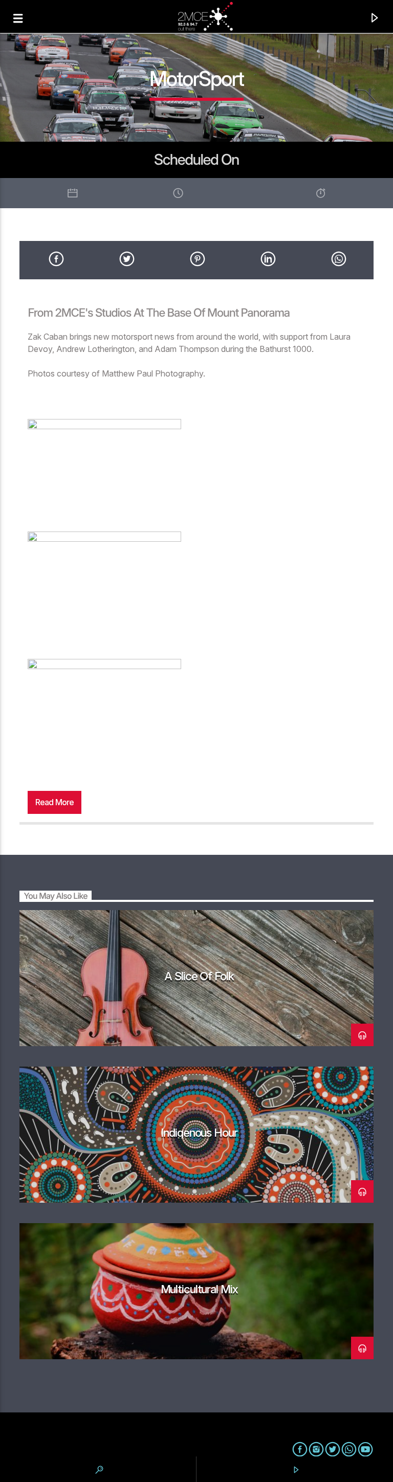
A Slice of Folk (198, 976)
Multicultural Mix (199, 1289)
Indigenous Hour (199, 1132)
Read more (54, 802)
